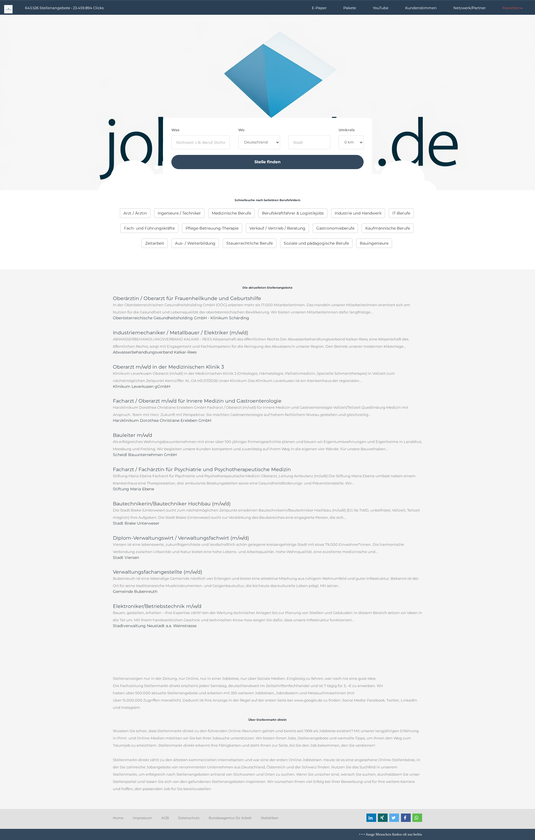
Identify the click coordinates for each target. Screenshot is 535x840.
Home (118, 818)
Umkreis (347, 130)
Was (175, 130)
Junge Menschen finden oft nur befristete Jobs (391, 834)
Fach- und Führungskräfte (149, 228)
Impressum (142, 818)
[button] (512, 8)
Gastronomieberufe (335, 228)
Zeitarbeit (154, 243)
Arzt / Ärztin (135, 213)
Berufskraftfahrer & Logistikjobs (293, 213)
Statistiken (269, 818)
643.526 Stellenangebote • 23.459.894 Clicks (64, 8)
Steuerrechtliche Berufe (249, 243)
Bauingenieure (374, 243)
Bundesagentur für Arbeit (230, 818)
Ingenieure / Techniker (179, 213)
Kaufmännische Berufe (387, 228)
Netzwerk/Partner (469, 8)
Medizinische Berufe (231, 213)
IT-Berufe (401, 213)
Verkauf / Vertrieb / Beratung (277, 228)
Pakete (349, 8)
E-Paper (319, 8)
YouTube (380, 8)
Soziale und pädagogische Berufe (316, 243)
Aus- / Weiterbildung (195, 243)
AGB (165, 818)
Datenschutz (189, 818)
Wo (241, 130)
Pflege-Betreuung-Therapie (212, 228)
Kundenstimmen (421, 8)
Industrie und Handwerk (358, 213)
